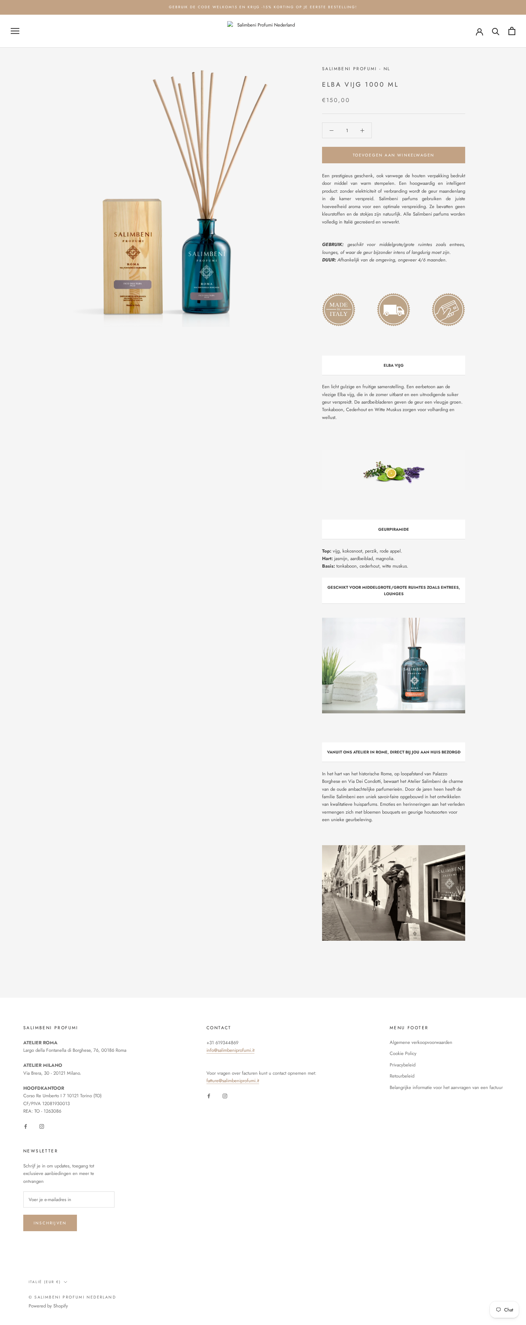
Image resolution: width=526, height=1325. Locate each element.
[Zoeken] (496, 31)
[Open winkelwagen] (511, 31)
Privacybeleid (402, 1064)
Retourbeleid (402, 1076)
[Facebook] (25, 1126)
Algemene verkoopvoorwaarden (421, 1042)
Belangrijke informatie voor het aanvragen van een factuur (446, 1087)
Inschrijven (50, 1223)
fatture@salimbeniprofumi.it (232, 1080)
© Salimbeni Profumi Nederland (72, 1297)
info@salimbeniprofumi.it (230, 1050)
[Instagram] (41, 1126)
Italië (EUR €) (45, 1282)
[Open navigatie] (15, 31)
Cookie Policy (403, 1053)
